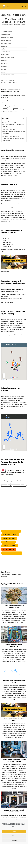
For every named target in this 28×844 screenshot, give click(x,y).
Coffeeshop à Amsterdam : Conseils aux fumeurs (14, 719)
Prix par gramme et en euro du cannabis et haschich (13, 125)
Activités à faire (5, 52)
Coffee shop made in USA (9, 122)
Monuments (4, 46)
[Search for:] (25, 6)
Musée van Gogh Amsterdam (11, 531)
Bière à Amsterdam (8, 542)
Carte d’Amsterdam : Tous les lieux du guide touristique (14, 132)
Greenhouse (4, 213)
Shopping (3, 69)
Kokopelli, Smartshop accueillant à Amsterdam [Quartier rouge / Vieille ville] (14, 760)
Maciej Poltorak (10, 80)
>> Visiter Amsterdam (6, 32)
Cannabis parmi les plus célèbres (11, 121)
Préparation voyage (6, 43)
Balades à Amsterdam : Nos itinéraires (12, 135)
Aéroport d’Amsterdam (9, 545)
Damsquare (15, 107)
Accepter (14, 831)
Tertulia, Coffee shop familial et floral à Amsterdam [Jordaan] (14, 606)
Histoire (3, 72)
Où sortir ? (4, 60)
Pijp (10, 213)
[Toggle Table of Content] (23, 119)
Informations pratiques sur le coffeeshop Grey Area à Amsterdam (13, 128)
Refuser (14, 836)
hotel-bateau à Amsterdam (14, 484)
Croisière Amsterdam (9, 538)
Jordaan (5, 107)
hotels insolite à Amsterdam (19, 485)
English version (5, 271)
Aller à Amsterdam (5, 34)
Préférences (14, 840)
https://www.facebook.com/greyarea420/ (11, 298)
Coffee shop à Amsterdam (7, 57)
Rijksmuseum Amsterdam (10, 534)
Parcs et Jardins (5, 55)
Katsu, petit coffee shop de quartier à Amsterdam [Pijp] (14, 645)
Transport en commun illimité (12, 553)
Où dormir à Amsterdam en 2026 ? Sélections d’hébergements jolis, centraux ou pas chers (13, 138)
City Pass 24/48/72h (8, 549)
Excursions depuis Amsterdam (8, 75)
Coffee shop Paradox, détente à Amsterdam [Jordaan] (14, 681)
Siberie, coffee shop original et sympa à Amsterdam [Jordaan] (14, 811)
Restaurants (4, 66)
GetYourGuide (10, 302)
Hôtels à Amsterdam (6, 40)
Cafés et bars (4, 63)
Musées (3, 49)
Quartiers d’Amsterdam (7, 37)
